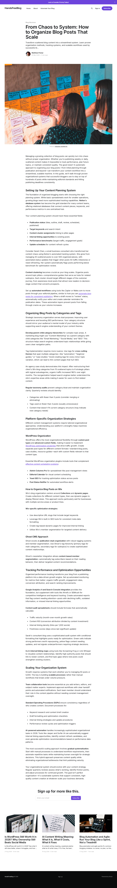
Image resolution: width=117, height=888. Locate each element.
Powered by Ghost (107, 876)
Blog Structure (31, 22)
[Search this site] (91, 8)
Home (28, 8)
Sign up (60, 876)
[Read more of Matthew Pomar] (28, 53)
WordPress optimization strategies (41, 446)
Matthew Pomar (37, 53)
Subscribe (107, 8)
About (35, 8)
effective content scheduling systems (42, 464)
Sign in (97, 8)
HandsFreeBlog (13, 8)
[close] (114, 2)
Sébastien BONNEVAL (61, 146)
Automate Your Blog (47, 8)
